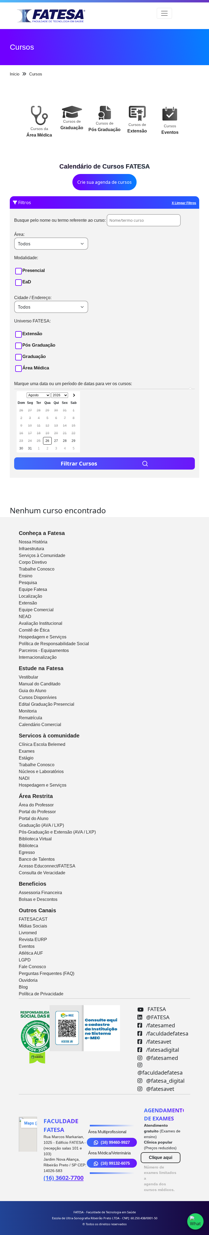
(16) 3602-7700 (64, 1178)
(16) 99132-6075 (115, 1163)
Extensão (32, 333)
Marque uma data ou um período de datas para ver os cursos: (73, 383)
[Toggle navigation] (164, 13)
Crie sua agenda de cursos (104, 182)
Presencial (33, 270)
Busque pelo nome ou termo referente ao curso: (60, 220)
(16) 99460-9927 (115, 1142)
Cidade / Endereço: (32, 297)
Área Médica (35, 367)
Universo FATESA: (32, 321)
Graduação (34, 356)
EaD (26, 281)
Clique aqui (160, 1157)
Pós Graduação (38, 345)
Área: (19, 234)
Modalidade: (26, 257)
